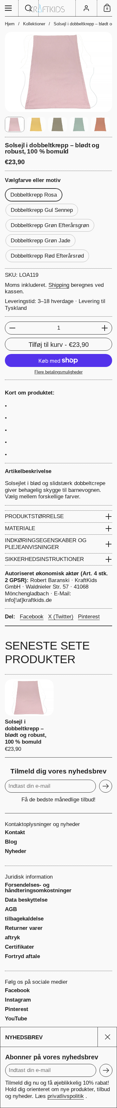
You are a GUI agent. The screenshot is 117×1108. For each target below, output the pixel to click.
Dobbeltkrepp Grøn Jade (40, 240)
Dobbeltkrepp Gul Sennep (42, 210)
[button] (29, 8)
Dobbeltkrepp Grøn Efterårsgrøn (50, 225)
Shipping (58, 285)
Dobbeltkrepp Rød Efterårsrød (47, 256)
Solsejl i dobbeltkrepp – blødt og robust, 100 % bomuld (29, 716)
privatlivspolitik (65, 1096)
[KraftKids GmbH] (58, 8)
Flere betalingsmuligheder (58, 372)
